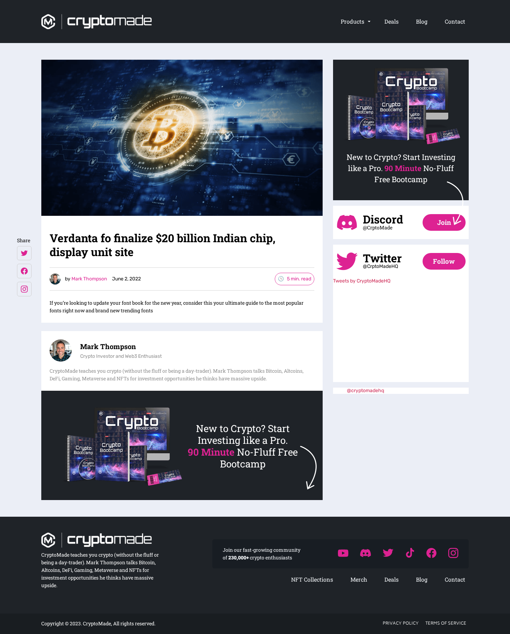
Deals (391, 21)
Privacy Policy (401, 623)
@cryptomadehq (365, 391)
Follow (444, 261)
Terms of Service (445, 623)
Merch (358, 579)
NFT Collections (312, 579)
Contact (455, 21)
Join (444, 222)
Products (352, 21)
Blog (421, 21)
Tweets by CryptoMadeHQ (361, 281)
